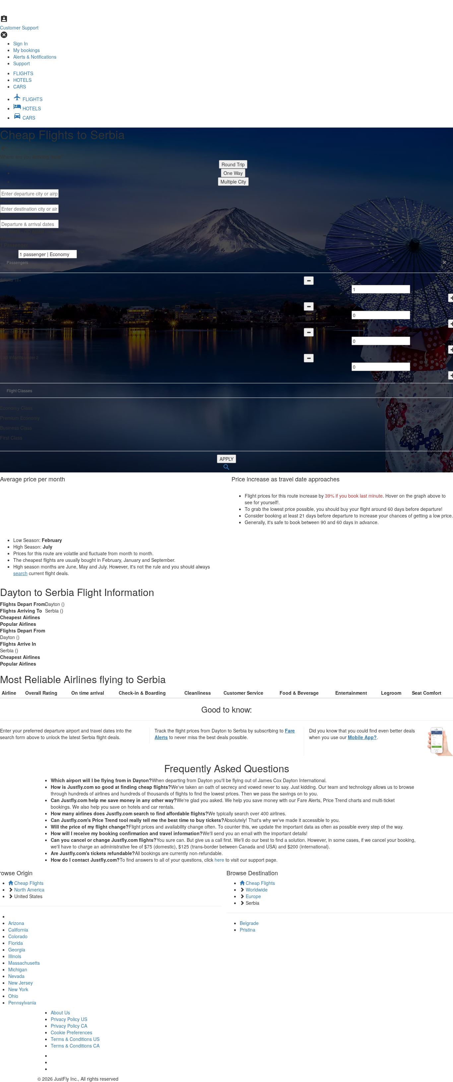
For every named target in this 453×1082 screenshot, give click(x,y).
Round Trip (233, 164)
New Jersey (20, 982)
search (20, 573)
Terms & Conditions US (75, 1039)
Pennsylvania (22, 1002)
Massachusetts (24, 962)
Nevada (16, 976)
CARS (19, 86)
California (18, 929)
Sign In (20, 43)
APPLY (226, 459)
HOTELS (22, 80)
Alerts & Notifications (34, 56)
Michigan (17, 969)
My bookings (26, 50)
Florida (15, 943)
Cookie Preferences (71, 1032)
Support (21, 63)
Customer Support (19, 27)
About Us (60, 1012)
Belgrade (249, 923)
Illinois (14, 956)
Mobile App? (362, 737)
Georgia (16, 949)
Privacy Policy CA (69, 1025)
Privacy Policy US (69, 1019)
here (219, 859)
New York (18, 989)
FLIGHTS (23, 73)
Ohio (13, 996)
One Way (233, 173)
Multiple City (233, 181)
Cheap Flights (28, 883)
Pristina (247, 929)
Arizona (16, 923)
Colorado (18, 936)
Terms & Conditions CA (75, 1045)
